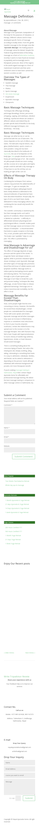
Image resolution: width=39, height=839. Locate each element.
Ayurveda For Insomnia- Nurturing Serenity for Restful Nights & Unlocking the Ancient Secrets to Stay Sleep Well (19, 610)
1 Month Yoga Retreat (13, 535)
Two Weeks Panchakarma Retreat (17, 481)
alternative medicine (27, 55)
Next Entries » (30, 653)
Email (6, 437)
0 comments (16, 23)
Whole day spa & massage (14, 485)
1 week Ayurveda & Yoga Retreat (16, 512)
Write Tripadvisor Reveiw (16, 676)
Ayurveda (7, 154)
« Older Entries (9, 653)
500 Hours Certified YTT (13, 531)
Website (7, 446)
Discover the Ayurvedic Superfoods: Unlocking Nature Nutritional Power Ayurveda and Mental (19, 634)
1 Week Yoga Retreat (12, 544)
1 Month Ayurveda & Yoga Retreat (17, 500)
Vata (13, 156)
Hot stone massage (12, 94)
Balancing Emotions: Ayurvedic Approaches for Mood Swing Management (18, 580)
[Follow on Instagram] (18, 828)
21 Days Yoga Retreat (13, 540)
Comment (8, 405)
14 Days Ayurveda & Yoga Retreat (17, 508)
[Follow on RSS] (14, 828)
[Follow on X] (10, 828)
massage (7, 23)
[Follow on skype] (23, 828)
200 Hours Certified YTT (13, 527)
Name (7, 428)
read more (9, 589)
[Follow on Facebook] (5, 828)
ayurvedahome (11, 20)
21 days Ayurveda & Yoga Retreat (17, 504)
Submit (29, 798)
